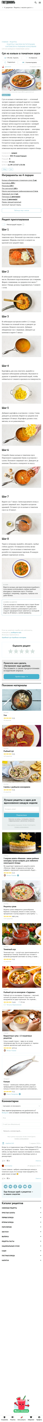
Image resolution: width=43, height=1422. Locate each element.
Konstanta (8, 1166)
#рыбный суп (6, 637)
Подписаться (21, 815)
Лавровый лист (10, 194)
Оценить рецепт (7, 13)
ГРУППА (6, 712)
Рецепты (12, 1419)
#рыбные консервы (18, 637)
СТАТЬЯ (6, 855)
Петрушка (11, 196)
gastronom (8, 66)
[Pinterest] (20, 1186)
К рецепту (5, 95)
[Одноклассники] (15, 1186)
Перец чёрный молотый (11, 202)
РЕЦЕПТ (6, 989)
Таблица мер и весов (21, 210)
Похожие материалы (22, 13)
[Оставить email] (21, 809)
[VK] (10, 1186)
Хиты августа (22, 1419)
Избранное (31, 1419)
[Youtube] (25, 1186)
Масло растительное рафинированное (20, 191)
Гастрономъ (4, 1419)
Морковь (8, 186)
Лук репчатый (10, 188)
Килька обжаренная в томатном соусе (19, 180)
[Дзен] (30, 1186)
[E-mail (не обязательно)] (21, 1124)
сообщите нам (16, 632)
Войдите (5, 1112)
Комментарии (36, 13)
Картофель (8, 183)
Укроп (9, 199)
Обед (4, 169)
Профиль (39, 1419)
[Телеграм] (5, 1186)
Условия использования (21, 827)
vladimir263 (10, 1143)
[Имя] (21, 1118)
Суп (11, 169)
